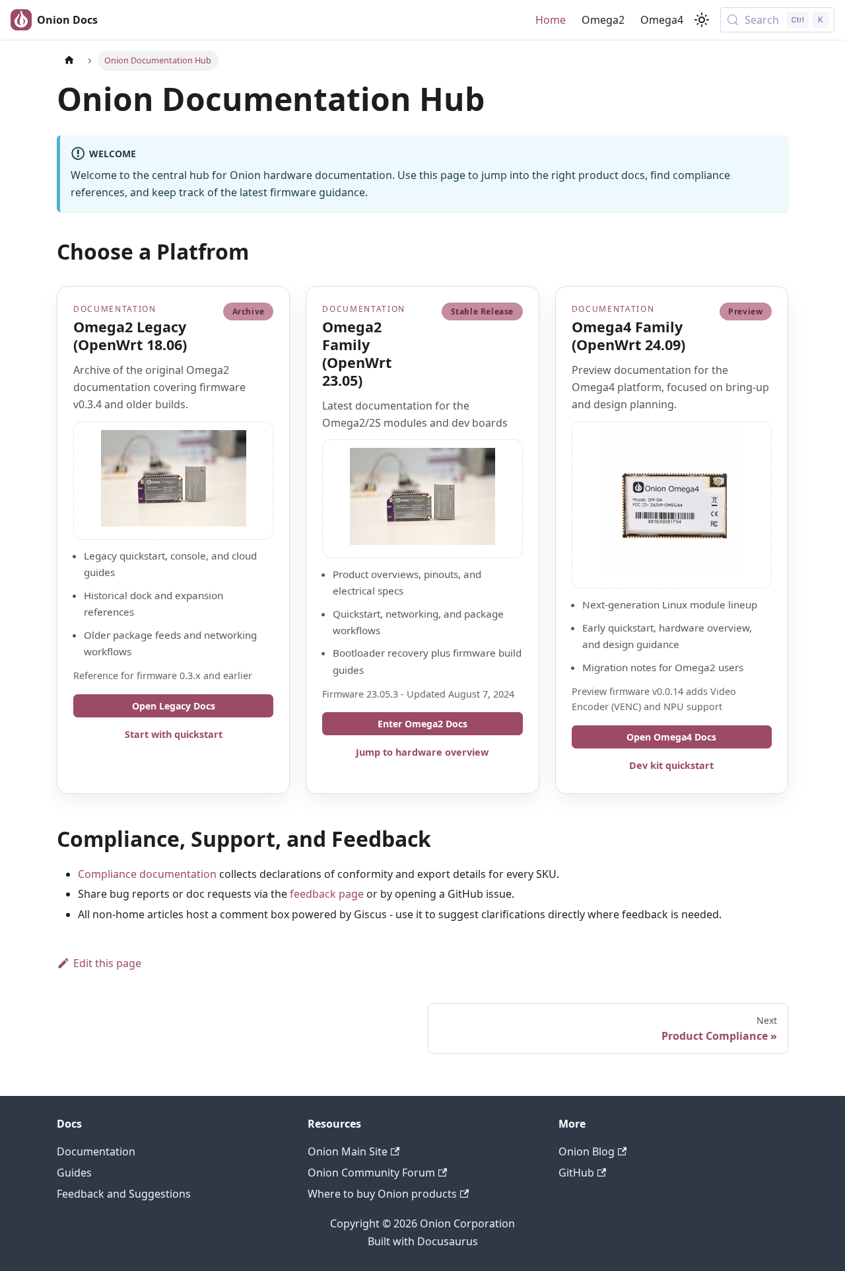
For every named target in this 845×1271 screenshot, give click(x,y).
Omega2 (603, 20)
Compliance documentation (147, 874)
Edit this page (107, 963)
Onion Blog (586, 1151)
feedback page (327, 894)
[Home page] (69, 60)
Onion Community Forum (371, 1172)
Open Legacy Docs (173, 706)
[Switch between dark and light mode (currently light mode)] (701, 19)
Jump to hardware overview (422, 752)
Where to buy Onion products (382, 1193)
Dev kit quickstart (671, 765)
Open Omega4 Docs (671, 737)
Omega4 (661, 20)
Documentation (96, 1151)
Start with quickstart (173, 734)
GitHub (576, 1172)
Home (550, 20)
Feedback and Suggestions (124, 1193)
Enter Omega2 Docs (422, 723)
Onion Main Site (348, 1151)
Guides (74, 1172)
